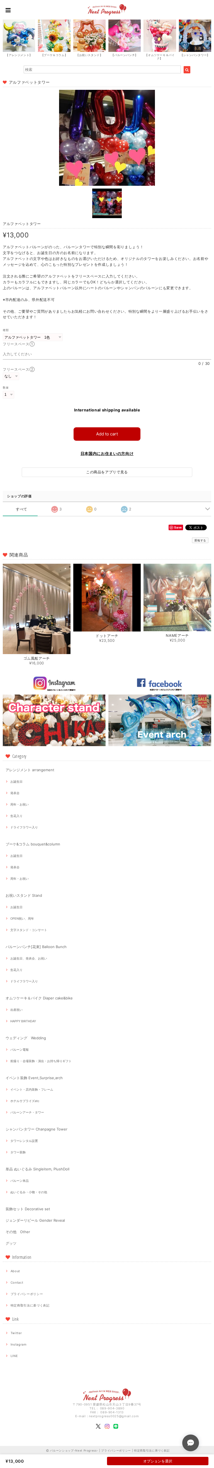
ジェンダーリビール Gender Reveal (35, 1220)
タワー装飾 (18, 1152)
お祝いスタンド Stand (24, 895)
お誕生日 (16, 782)
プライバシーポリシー (27, 1294)
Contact (17, 1282)
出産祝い (16, 1010)
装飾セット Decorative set (28, 1209)
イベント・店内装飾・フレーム (31, 1089)
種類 (6, 330)
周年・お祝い (19, 804)
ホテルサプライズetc (24, 1101)
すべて (21, 509)
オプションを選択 (157, 1461)
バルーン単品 (19, 1181)
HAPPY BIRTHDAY (23, 1021)
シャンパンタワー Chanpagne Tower (36, 1129)
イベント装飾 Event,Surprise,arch (34, 1078)
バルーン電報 (19, 1050)
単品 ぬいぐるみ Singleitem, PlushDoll (37, 1169)
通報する (200, 540)
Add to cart (107, 434)
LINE (14, 1356)
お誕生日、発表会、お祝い (28, 958)
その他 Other (18, 1232)
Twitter (16, 1333)
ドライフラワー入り (24, 827)
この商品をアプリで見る (107, 472)
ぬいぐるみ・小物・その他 (28, 1192)
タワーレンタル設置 (24, 1141)
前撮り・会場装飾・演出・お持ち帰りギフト (41, 1061)
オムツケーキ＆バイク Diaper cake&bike (39, 998)
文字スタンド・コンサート (28, 930)
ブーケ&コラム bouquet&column (33, 844)
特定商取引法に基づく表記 (30, 1305)
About (15, 1271)
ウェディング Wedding (26, 1038)
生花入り (16, 816)
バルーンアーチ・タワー (27, 1112)
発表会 (15, 793)
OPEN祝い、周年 (22, 918)
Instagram (19, 1344)
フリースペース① (20, 344)
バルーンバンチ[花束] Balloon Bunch (36, 946)
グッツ (11, 1243)
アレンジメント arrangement (30, 770)
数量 (6, 387)
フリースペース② (19, 369)
